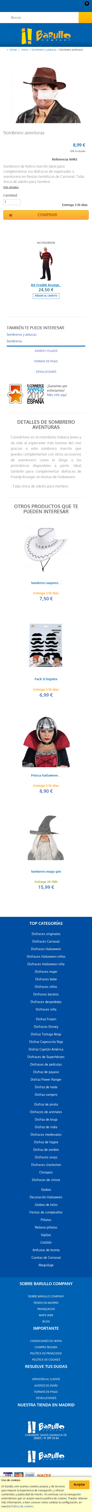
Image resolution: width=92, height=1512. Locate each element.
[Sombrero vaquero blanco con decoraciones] (46, 549)
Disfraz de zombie (46, 1149)
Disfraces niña (46, 1009)
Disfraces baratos (46, 994)
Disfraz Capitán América (46, 1049)
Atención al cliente (46, 1379)
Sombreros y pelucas (43, 50)
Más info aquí (57, 395)
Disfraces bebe (46, 979)
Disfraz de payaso (46, 1072)
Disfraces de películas (46, 1064)
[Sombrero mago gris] (46, 837)
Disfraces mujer (46, 971)
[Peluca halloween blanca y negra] (46, 741)
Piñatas (46, 1220)
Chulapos (46, 1172)
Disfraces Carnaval (46, 941)
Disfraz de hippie (46, 1142)
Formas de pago (46, 361)
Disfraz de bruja (46, 1119)
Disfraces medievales (46, 1134)
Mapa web (46, 1315)
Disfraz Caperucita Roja (46, 1042)
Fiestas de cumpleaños (46, 1212)
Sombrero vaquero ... (46, 583)
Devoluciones (46, 372)
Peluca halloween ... (46, 776)
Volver (13, 50)
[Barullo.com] (46, 36)
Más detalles (11, 187)
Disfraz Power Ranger (46, 1079)
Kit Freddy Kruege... (46, 285)
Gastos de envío (46, 1385)
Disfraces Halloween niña (46, 964)
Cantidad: (10, 195)
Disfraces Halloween (46, 949)
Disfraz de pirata (46, 1104)
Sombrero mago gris (46, 872)
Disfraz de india (46, 1127)
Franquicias (46, 1309)
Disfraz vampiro (46, 1094)
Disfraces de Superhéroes (46, 1057)
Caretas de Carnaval (46, 1257)
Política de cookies (46, 1359)
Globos (46, 1189)
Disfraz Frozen (46, 1019)
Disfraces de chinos (46, 1180)
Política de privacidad (46, 1353)
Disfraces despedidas (46, 1002)
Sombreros (14, 341)
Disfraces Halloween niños (46, 956)
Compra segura (46, 1347)
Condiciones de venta (46, 1341)
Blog (46, 1321)
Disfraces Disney (46, 1027)
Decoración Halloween (46, 1197)
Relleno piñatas (46, 1227)
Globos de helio (46, 1205)
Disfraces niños (46, 987)
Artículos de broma (46, 1250)
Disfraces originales (46, 934)
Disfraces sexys (46, 1157)
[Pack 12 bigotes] (46, 645)
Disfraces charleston (46, 1165)
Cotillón (46, 1242)
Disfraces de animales (46, 1112)
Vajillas (46, 1235)
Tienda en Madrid (46, 1303)
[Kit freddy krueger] (46, 264)
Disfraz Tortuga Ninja (46, 1034)
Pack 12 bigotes (46, 679)
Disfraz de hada (46, 1087)
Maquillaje (46, 1265)
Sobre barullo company (46, 1296)
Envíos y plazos (46, 351)
